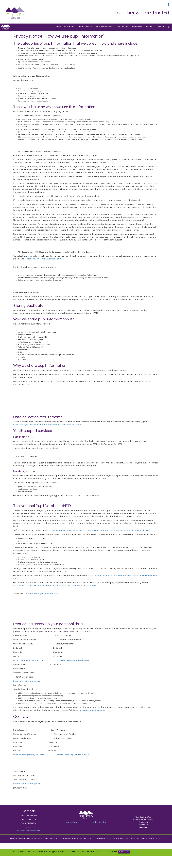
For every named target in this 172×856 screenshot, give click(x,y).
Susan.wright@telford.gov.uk (26, 681)
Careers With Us (84, 27)
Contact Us (150, 27)
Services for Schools (104, 27)
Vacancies (137, 27)
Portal (161, 27)
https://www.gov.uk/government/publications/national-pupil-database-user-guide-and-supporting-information (100, 530)
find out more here (106, 851)
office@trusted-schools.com (28, 831)
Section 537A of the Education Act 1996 (45, 259)
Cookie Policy (72, 822)
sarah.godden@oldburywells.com (28, 660)
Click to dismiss (124, 852)
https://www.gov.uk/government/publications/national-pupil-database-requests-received (55, 585)
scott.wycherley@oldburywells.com (73, 660)
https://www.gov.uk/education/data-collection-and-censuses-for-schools (47, 425)
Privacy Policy (99, 822)
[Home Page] (15, 13)
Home (58, 27)
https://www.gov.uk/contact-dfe (43, 594)
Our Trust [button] (68, 27)
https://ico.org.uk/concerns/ (92, 710)
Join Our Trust (122, 27)
